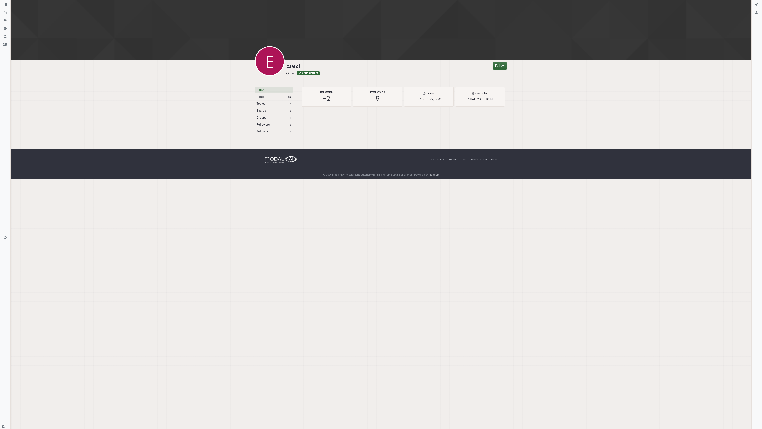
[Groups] (5, 44)
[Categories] (5, 5)
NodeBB (434, 174)
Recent (453, 159)
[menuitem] (756, 5)
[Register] (756, 13)
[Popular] (5, 28)
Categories (437, 159)
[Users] (5, 36)
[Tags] (5, 20)
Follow (500, 66)
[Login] (756, 5)
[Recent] (5, 13)
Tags (464, 159)
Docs (494, 159)
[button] (5, 237)
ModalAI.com (479, 159)
